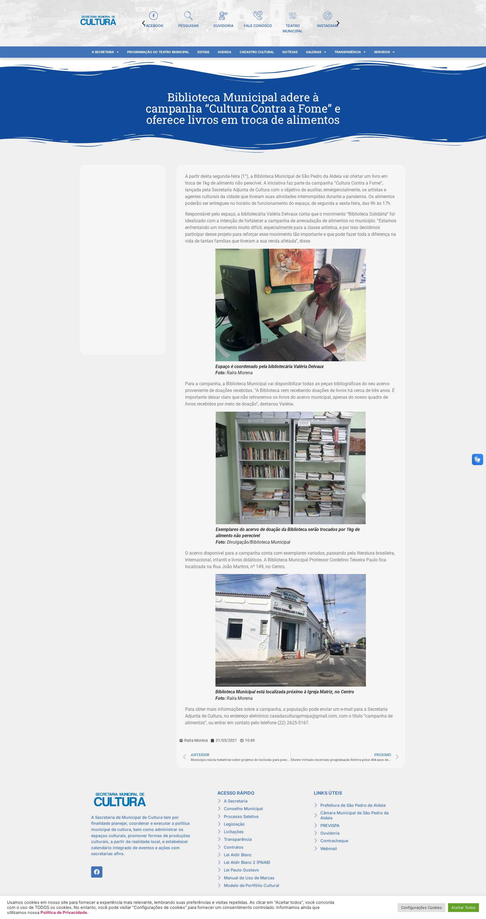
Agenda (224, 52)
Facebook (153, 26)
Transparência (347, 52)
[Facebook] (96, 872)
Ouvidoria (223, 26)
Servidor (382, 52)
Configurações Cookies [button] (421, 907)
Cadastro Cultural (257, 52)
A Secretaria (103, 52)
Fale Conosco (258, 26)
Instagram (327, 26)
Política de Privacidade (63, 912)
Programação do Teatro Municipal (158, 52)
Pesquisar (188, 26)
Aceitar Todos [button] (463, 907)
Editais (203, 52)
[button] (338, 23)
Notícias (290, 52)
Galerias (313, 52)
